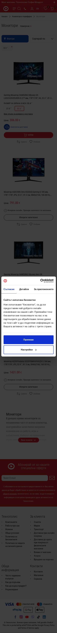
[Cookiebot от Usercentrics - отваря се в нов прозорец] (41, 281)
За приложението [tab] (44, 289)
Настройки (27, 349)
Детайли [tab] (24, 289)
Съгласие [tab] (8, 289)
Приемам (28, 339)
